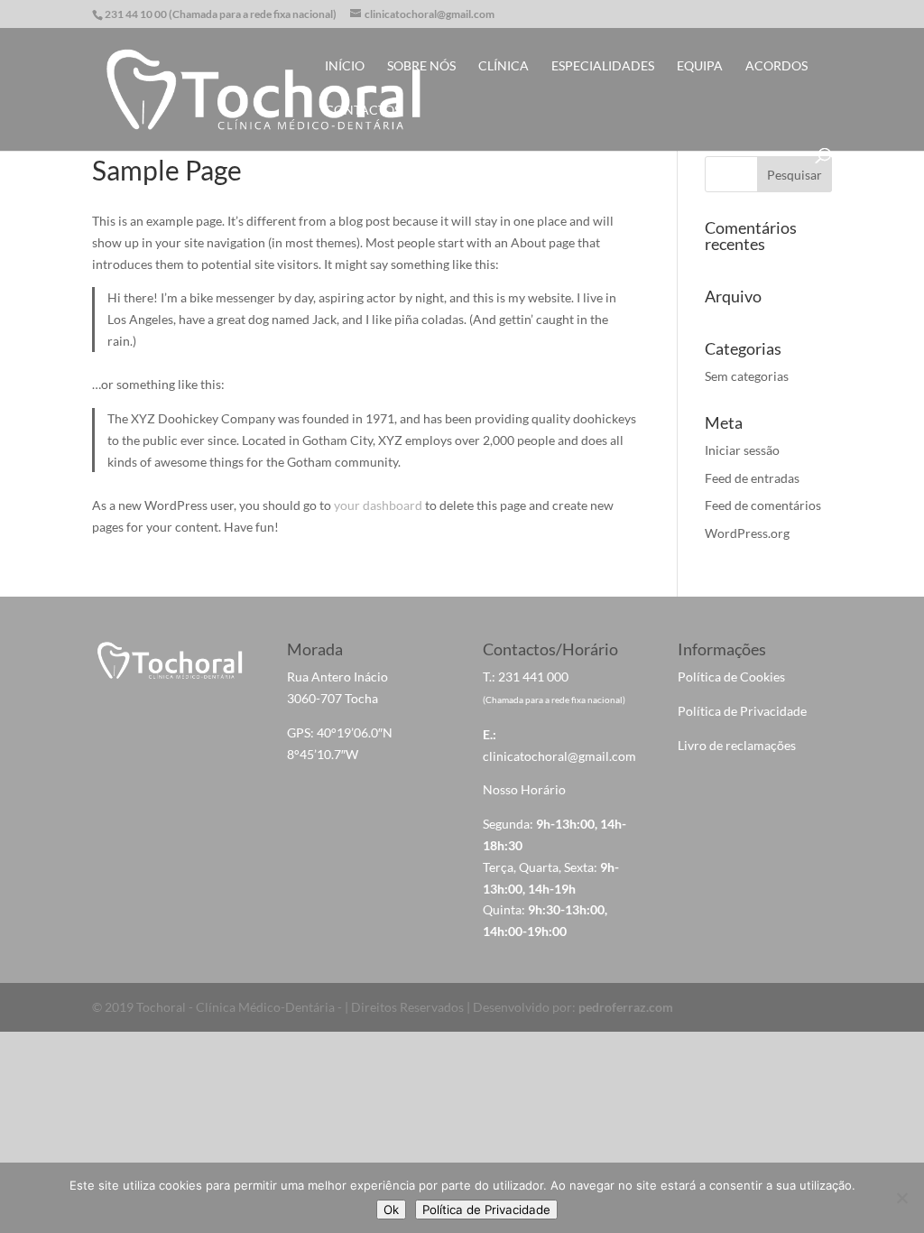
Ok (391, 1209)
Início (345, 66)
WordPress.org (747, 533)
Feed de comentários (763, 505)
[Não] (901, 1198)
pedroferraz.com (625, 1007)
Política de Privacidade (742, 710)
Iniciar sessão (742, 450)
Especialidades (602, 66)
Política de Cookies (731, 676)
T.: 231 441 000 (525, 676)
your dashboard (378, 505)
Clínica (503, 66)
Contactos (363, 110)
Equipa (700, 66)
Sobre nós (421, 66)
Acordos (776, 66)
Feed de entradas (752, 478)
